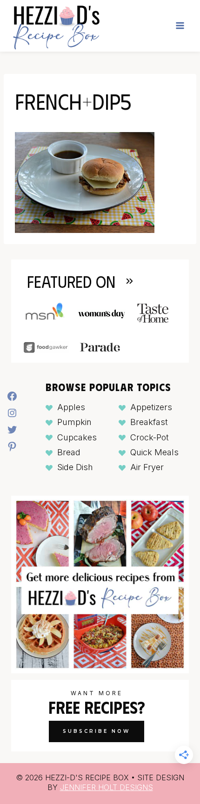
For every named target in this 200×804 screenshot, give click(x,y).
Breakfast (149, 422)
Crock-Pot (149, 437)
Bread (68, 452)
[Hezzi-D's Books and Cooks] (56, 25)
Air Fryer (147, 467)
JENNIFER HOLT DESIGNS (106, 787)
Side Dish (75, 467)
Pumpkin (74, 422)
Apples (71, 407)
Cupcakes (77, 437)
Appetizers (151, 407)
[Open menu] (179, 26)
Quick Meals (154, 452)
